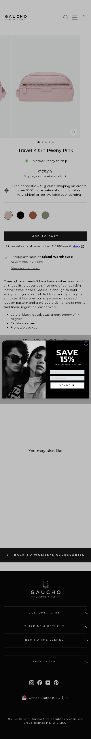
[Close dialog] (86, 343)
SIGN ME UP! (67, 385)
